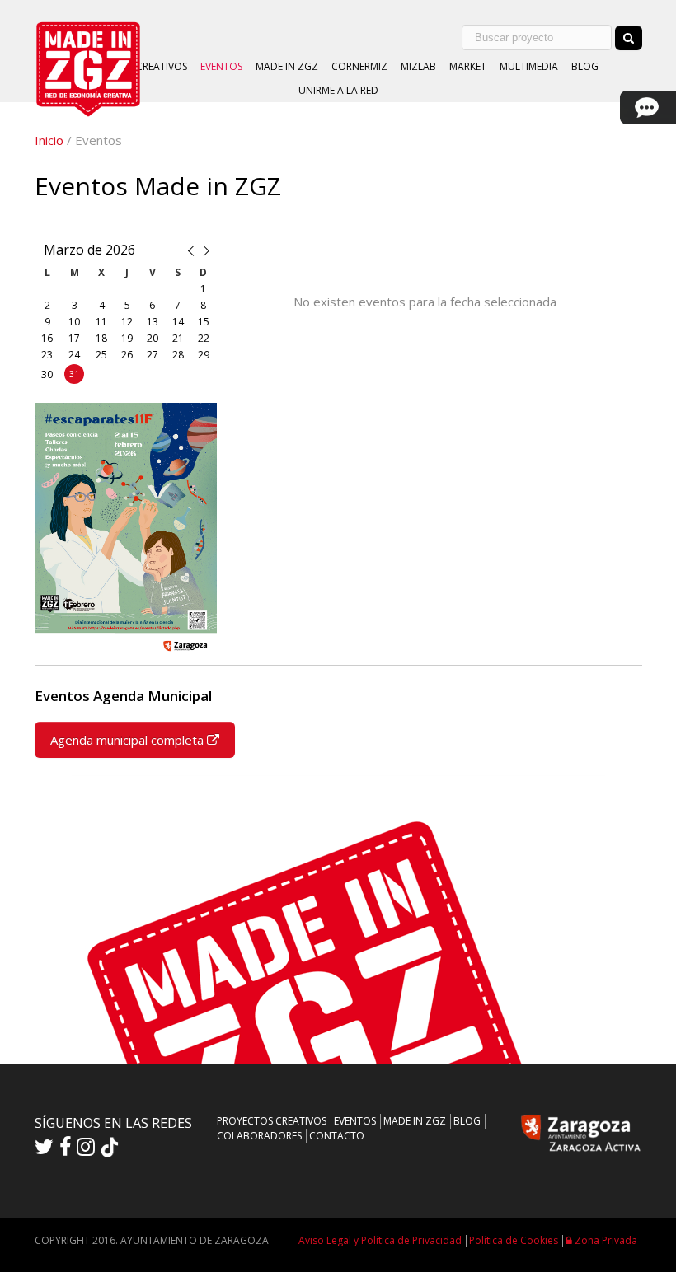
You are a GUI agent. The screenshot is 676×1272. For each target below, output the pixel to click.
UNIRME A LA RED (338, 90)
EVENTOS (221, 66)
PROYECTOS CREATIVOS (271, 1121)
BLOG (585, 66)
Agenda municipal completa (128, 740)
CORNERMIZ (359, 66)
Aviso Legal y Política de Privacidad (380, 1240)
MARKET (467, 66)
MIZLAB (418, 66)
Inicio (49, 140)
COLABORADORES (259, 1136)
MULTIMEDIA (529, 66)
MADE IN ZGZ (287, 66)
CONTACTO (336, 1136)
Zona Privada (604, 1240)
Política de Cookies (513, 1240)
